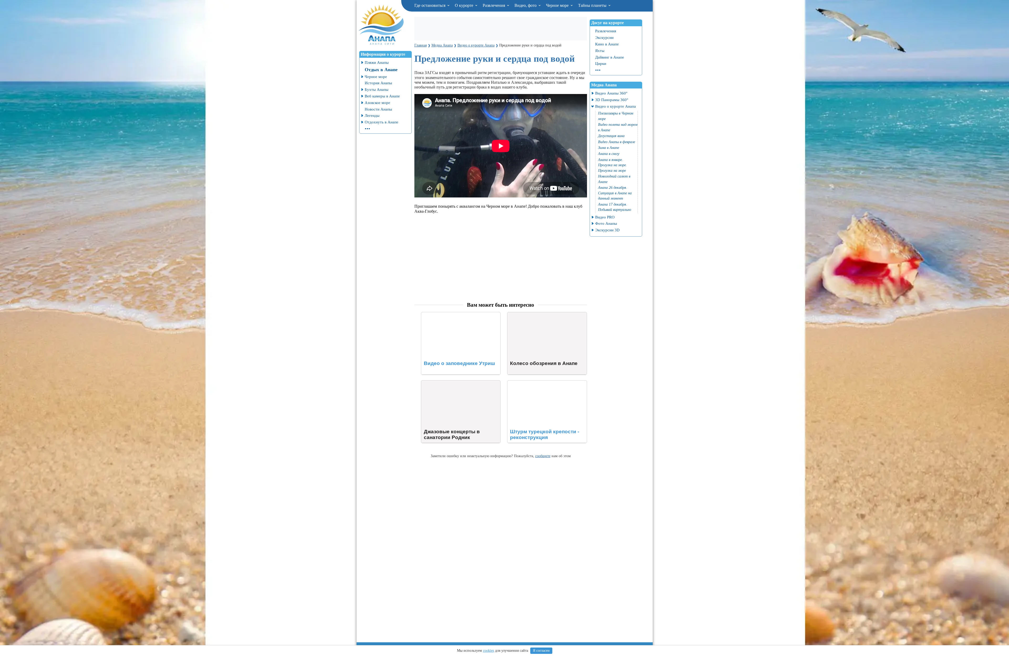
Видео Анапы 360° (611, 93)
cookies (488, 651)
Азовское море (377, 102)
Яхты (599, 50)
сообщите (542, 456)
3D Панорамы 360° (611, 99)
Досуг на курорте (607, 22)
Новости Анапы (378, 109)
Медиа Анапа (604, 85)
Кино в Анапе (607, 44)
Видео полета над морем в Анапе (617, 127)
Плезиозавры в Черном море (615, 116)
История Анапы (378, 83)
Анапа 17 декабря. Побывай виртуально (614, 207)
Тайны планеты (593, 5)
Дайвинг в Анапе (609, 57)
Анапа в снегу (608, 154)
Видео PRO (605, 217)
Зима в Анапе (608, 148)
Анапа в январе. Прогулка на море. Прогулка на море (612, 165)
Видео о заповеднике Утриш (447, 314)
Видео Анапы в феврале (616, 142)
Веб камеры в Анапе (382, 96)
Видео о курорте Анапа (615, 106)
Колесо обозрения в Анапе (531, 314)
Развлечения (494, 5)
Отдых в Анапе (381, 69)
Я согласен (541, 651)
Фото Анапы (606, 223)
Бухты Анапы (376, 89)
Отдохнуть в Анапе (381, 122)
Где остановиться (430, 5)
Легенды (372, 115)
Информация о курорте (383, 54)
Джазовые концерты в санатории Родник (458, 382)
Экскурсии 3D (607, 230)
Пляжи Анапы (377, 62)
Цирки (600, 63)
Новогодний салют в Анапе (614, 179)
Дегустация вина (611, 136)
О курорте (464, 5)
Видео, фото (526, 5)
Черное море (558, 5)
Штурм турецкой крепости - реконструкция (546, 382)
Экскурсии (604, 37)
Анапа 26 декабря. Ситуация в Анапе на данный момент (615, 193)
